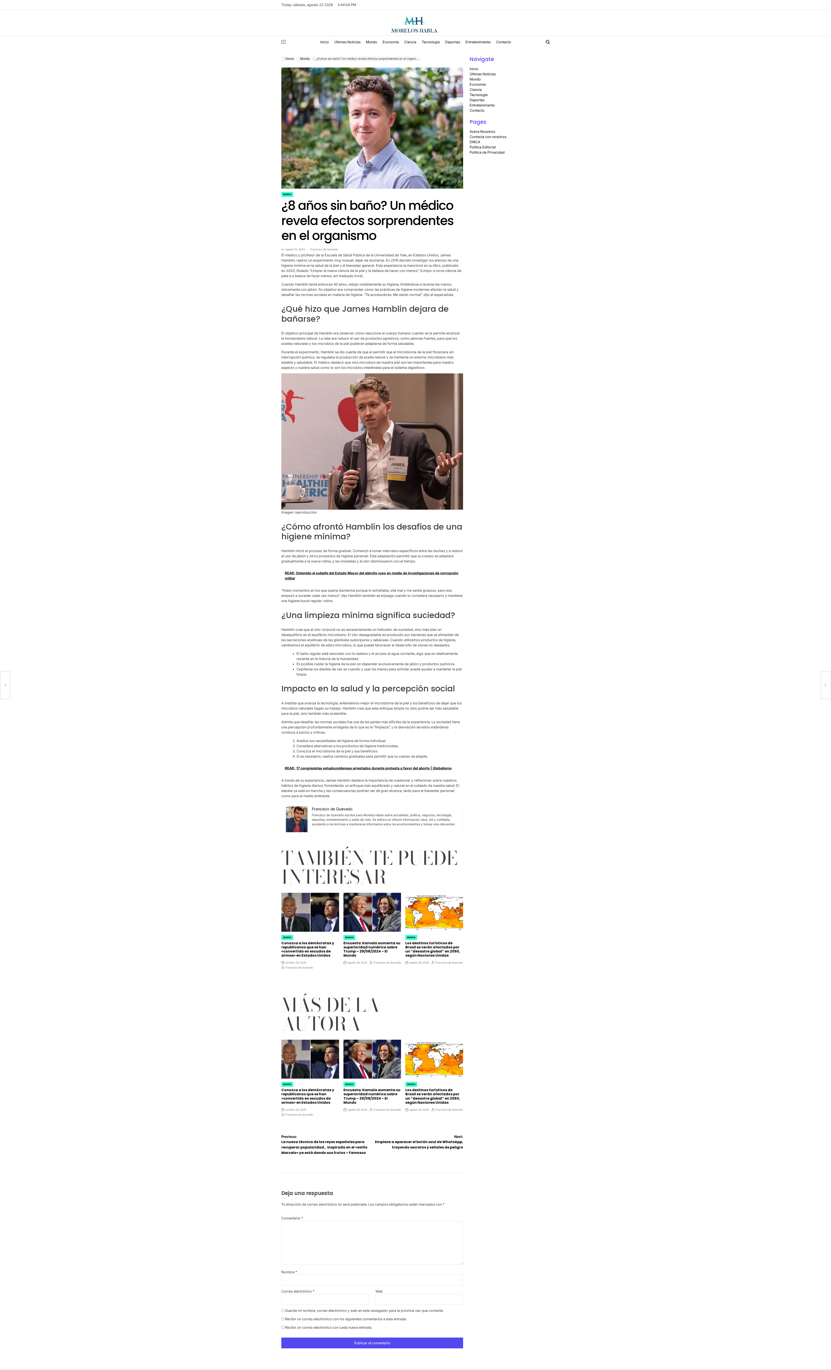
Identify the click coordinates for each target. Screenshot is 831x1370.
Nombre (289, 1272)
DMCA (475, 142)
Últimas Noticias (347, 42)
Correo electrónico (297, 1291)
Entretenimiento (478, 42)
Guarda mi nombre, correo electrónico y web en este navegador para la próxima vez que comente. (364, 1310)
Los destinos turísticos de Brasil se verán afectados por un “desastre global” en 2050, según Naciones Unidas (432, 949)
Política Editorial (483, 147)
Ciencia (410, 42)
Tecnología (431, 42)
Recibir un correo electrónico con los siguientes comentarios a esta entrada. (346, 1319)
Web (379, 1291)
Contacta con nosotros (488, 137)
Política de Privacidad (487, 152)
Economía (391, 42)
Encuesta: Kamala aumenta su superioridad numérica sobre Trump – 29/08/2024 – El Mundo (371, 949)
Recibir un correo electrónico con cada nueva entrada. (328, 1327)
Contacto (503, 42)
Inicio (324, 42)
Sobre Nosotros (482, 131)
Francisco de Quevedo (324, 249)
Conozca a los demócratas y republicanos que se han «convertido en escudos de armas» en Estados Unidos (307, 949)
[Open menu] (283, 42)
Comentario (292, 1218)
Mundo (371, 42)
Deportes (452, 42)
